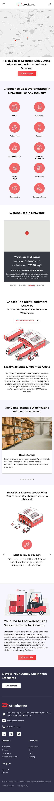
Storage (5, 750)
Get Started (27, 73)
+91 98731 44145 (14, 727)
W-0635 (31, 285)
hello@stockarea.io (15, 721)
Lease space (6, 753)
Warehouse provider (9, 757)
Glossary (32, 757)
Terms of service (8, 786)
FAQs (31, 753)
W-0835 (22, 285)
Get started (11, 686)
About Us (5, 769)
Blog (30, 750)
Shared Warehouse (25, 320)
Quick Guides (34, 746)
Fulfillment (6, 746)
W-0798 (40, 285)
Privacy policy (22, 786)
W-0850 (13, 285)
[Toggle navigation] (5, 4)
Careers (5, 773)
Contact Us (27, 657)
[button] (20, 479)
